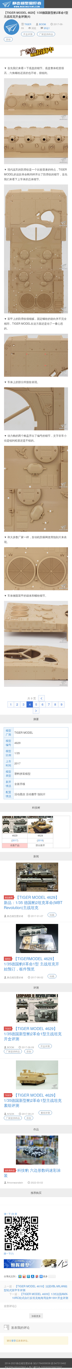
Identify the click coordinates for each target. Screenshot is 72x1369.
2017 (14, 840)
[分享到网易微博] (37, 1276)
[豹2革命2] (40, 824)
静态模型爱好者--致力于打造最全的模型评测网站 (22, 4)
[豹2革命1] (14, 824)
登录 (13, 1340)
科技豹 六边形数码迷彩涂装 (32, 1172)
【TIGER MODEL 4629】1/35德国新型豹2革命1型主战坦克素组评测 (33, 1100)
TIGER (27, 24)
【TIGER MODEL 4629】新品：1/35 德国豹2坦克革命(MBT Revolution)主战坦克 (33, 902)
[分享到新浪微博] (24, 1276)
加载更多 (36, 1316)
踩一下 (9, 1253)
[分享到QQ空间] (20, 1276)
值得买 (8, 958)
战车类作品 (10, 1170)
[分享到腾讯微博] (28, 1276)
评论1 (47, 28)
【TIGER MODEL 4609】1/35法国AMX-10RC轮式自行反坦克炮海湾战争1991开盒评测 (40, 1296)
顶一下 (9, 1213)
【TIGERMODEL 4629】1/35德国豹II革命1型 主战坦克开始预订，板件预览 (31, 964)
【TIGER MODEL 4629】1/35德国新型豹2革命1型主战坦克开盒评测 (33, 1033)
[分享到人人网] (32, 1276)
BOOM (42, 24)
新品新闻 (9, 897)
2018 (40, 840)
